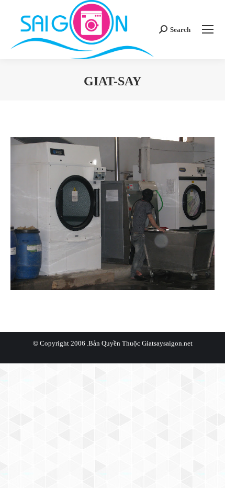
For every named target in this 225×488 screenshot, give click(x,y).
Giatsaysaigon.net (167, 343)
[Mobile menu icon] (208, 29)
